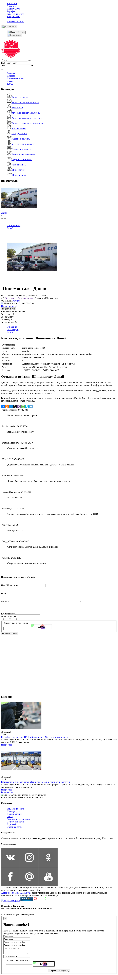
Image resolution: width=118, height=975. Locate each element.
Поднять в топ (8, 309)
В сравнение (52, 298)
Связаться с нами (15, 821)
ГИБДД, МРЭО (19, 133)
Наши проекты (14, 814)
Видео (10, 83)
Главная (11, 73)
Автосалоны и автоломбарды (26, 113)
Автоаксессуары (20, 97)
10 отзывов (10, 298)
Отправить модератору (59, 971)
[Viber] (19, 406)
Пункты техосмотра (21, 149)
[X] (15, 406)
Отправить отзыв (9, 633)
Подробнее (6, 745)
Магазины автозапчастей (24, 144)
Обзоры (11, 81)
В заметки (40, 298)
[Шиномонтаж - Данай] (32, 281)
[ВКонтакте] (3, 406)
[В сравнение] (2, 218)
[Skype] (27, 406)
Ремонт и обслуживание (23, 154)
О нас (10, 816)
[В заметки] (5, 218)
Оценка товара (8, 616)
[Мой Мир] (11, 406)
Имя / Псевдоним (9, 585)
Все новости (7, 792)
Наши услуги (13, 811)
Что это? (17, 301)
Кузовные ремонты (21, 139)
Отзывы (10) (13, 329)
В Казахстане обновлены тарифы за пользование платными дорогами (35, 782)
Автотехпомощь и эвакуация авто (28, 123)
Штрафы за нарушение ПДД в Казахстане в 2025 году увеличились (34, 737)
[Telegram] (31, 406)
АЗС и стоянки (19, 128)
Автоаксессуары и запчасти (25, 102)
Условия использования (18, 819)
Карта (10, 332)
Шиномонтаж (18, 170)
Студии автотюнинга (22, 159)
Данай (4, 213)
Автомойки (17, 107)
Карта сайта (13, 824)
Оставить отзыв (25, 298)
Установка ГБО (19, 164)
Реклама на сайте (15, 809)
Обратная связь (14, 827)
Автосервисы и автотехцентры (27, 118)
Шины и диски (19, 175)
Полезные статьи (15, 78)
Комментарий (8, 613)
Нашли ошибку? (9, 306)
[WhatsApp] (23, 406)
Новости (11, 76)
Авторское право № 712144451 (16, 893)
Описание (12, 327)
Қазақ (18, 35)
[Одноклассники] (7, 406)
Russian (20, 32)
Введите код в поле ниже (15, 623)
